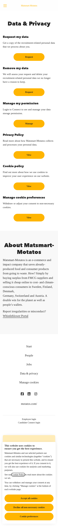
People (29, 355)
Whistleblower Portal (15, 316)
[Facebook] (22, 394)
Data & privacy (29, 373)
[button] (29, 217)
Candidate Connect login (29, 422)
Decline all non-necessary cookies (29, 507)
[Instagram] (35, 394)
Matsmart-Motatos (29, 5)
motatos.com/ (29, 403)
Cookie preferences (29, 516)
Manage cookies (29, 382)
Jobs (29, 364)
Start (29, 346)
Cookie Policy (18, 474)
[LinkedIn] (29, 394)
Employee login (29, 419)
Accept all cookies (29, 498)
